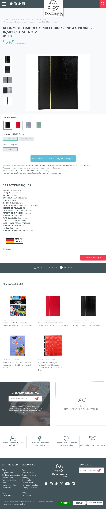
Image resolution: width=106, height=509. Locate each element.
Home (5, 19)
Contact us (26, 495)
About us (25, 470)
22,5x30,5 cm (26, 139)
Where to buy (27, 473)
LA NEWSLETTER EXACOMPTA (25, 393)
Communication (29, 483)
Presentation (7, 478)
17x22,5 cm (10, 139)
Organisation (7, 473)
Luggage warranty (29, 488)
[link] (4, 4)
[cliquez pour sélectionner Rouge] (18, 125)
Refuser (80, 503)
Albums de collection (41, 19)
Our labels (26, 480)
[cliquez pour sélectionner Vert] (39, 125)
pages (10, 149)
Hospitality (6, 488)
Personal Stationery (10, 485)
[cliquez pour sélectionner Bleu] (28, 125)
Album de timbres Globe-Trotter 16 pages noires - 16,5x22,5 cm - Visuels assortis (17, 365)
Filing (4, 470)
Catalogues (7, 495)
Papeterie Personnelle (20, 19)
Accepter (65, 503)
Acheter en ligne (93, 257)
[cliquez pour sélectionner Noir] (8, 125)
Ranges (5, 493)
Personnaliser (95, 503)
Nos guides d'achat (30, 485)
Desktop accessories (11, 475)
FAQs (24, 493)
